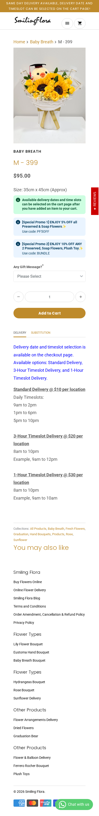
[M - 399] (49, 95)
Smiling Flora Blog (26, 598)
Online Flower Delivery (29, 590)
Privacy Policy (23, 623)
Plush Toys (21, 774)
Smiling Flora (34, 791)
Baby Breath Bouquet (29, 660)
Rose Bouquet (23, 690)
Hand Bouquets (40, 534)
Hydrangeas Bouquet (29, 682)
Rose (69, 534)
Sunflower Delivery (27, 698)
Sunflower (20, 540)
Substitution (40, 332)
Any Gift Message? (28, 266)
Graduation (20, 534)
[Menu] (67, 23)
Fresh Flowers (75, 528)
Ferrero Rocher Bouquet (31, 766)
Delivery (19, 332)
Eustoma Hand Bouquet (31, 652)
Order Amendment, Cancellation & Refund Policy (49, 614)
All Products (38, 528)
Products (58, 534)
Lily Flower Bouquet (28, 644)
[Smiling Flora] (32, 22)
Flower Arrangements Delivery (35, 720)
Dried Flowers (23, 728)
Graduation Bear (25, 736)
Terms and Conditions (29, 606)
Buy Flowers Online (27, 582)
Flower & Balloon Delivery (32, 758)
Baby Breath (27, 151)
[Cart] (80, 23)
